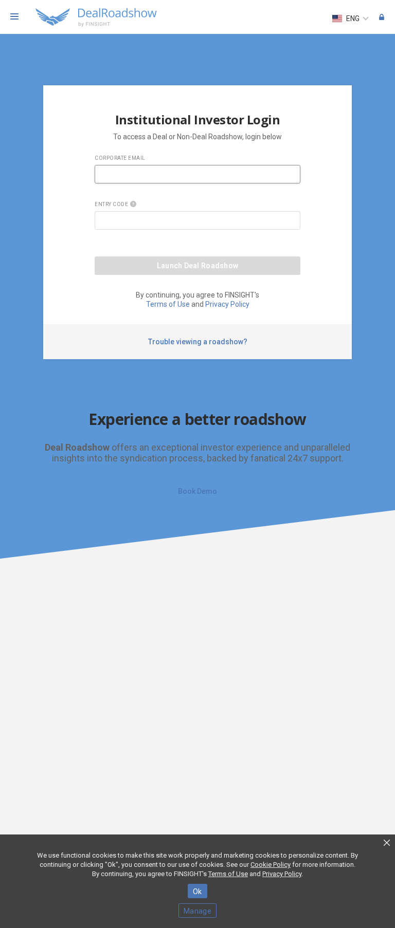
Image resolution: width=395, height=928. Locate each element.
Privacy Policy (227, 304)
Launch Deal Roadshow (198, 266)
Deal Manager (382, 18)
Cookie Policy (270, 864)
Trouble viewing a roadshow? (197, 342)
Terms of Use (168, 304)
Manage (197, 911)
